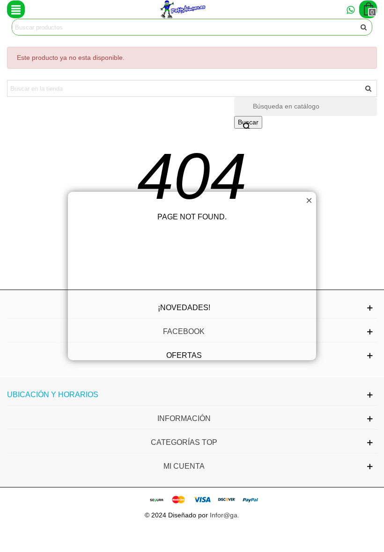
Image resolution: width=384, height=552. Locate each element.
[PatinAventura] (183, 9)
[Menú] (16, 9)
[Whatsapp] (350, 9)
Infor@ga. (224, 515)
